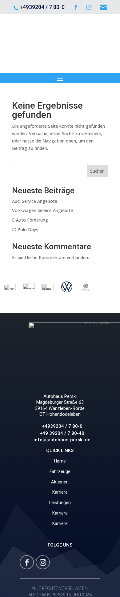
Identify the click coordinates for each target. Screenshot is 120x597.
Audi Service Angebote (34, 201)
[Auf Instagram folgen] (89, 7)
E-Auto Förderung (30, 220)
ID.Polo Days (25, 229)
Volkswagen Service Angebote (42, 210)
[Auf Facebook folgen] (76, 7)
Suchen (97, 171)
